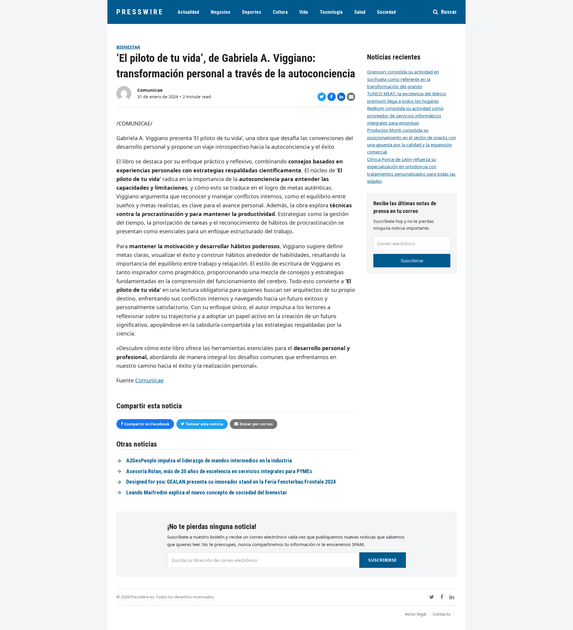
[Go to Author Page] (123, 93)
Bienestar (128, 47)
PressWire (140, 12)
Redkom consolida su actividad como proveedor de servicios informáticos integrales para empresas (405, 115)
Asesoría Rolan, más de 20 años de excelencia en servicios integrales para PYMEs (219, 471)
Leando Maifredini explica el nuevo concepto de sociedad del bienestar (206, 492)
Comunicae (150, 90)
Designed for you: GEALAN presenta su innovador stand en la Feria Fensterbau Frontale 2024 (231, 482)
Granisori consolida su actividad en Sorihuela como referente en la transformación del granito (403, 79)
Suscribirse (412, 260)
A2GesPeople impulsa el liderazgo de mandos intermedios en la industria (209, 460)
